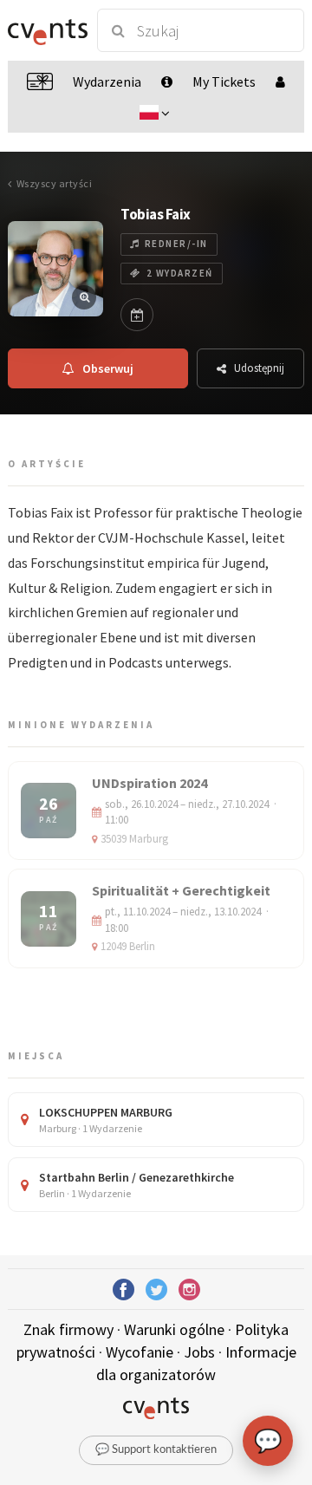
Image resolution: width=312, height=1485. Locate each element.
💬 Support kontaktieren (156, 1450)
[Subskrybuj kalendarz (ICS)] (136, 314)
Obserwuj (107, 368)
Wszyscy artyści (54, 183)
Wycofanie (139, 1352)
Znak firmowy (68, 1329)
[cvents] (45, 30)
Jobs (199, 1352)
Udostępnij (259, 368)
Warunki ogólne (174, 1329)
